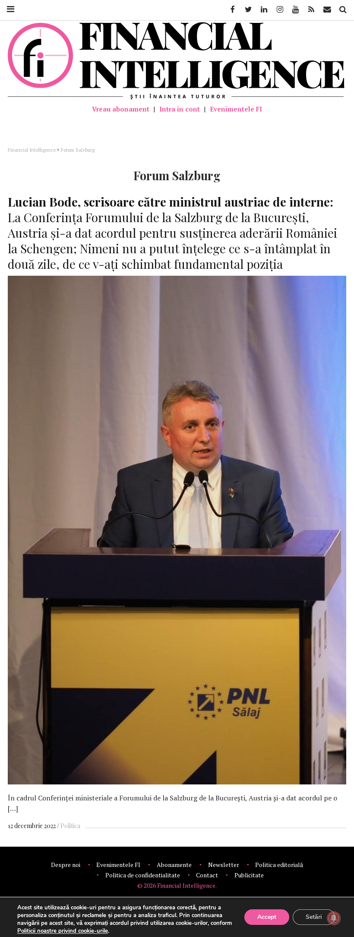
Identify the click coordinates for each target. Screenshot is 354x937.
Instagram (279, 9)
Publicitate (249, 875)
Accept (266, 917)
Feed (311, 9)
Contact (207, 875)
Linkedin (263, 9)
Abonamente (174, 865)
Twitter (248, 9)
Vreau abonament (120, 109)
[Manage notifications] (334, 918)
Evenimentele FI (236, 109)
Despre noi (65, 865)
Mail (327, 9)
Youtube (295, 9)
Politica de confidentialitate (142, 875)
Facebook (232, 9)
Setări (314, 917)
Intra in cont (179, 109)
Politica (70, 826)
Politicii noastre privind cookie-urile (62, 931)
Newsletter (223, 865)
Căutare (342, 9)
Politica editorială (279, 865)
